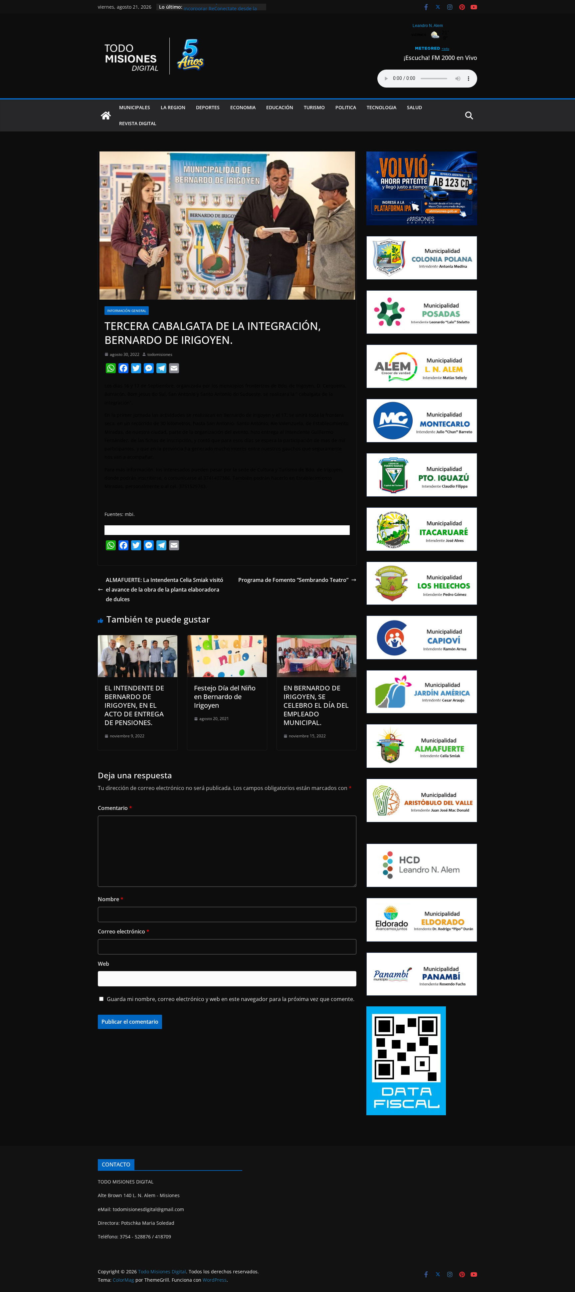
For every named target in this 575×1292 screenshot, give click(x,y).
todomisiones (159, 354)
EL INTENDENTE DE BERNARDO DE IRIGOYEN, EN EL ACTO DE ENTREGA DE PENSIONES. (134, 705)
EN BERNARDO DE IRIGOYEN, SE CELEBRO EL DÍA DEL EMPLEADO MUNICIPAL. (316, 705)
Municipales (134, 107)
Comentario (115, 808)
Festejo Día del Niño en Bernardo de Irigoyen (225, 696)
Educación (279, 107)
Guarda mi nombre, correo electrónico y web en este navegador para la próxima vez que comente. (230, 999)
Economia (243, 107)
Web (103, 963)
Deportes (208, 107)
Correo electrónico (123, 931)
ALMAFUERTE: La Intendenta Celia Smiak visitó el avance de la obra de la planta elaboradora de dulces (164, 589)
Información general (126, 310)
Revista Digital (137, 123)
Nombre (110, 899)
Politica (345, 107)
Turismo (314, 107)
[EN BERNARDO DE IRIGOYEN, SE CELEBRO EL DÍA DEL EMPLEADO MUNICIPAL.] (316, 640)
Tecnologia (381, 107)
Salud (414, 107)
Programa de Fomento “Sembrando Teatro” (293, 580)
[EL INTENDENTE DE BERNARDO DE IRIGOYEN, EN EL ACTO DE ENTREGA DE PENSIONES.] (137, 640)
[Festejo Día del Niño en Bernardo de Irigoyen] (227, 640)
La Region (173, 107)
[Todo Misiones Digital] (106, 116)
